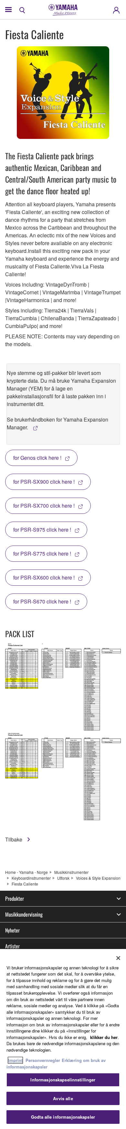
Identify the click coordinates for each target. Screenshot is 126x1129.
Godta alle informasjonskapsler (63, 1117)
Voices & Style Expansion (98, 878)
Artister (12, 946)
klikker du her (104, 1037)
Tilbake (14, 839)
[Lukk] (118, 958)
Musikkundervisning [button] (24, 914)
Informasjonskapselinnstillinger (62, 1080)
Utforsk (63, 878)
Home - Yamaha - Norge (26, 872)
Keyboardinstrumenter (31, 878)
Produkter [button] (14, 898)
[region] (63, 1039)
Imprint (15, 1060)
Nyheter (12, 930)
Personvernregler (43, 1060)
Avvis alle (63, 1098)
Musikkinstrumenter (71, 872)
